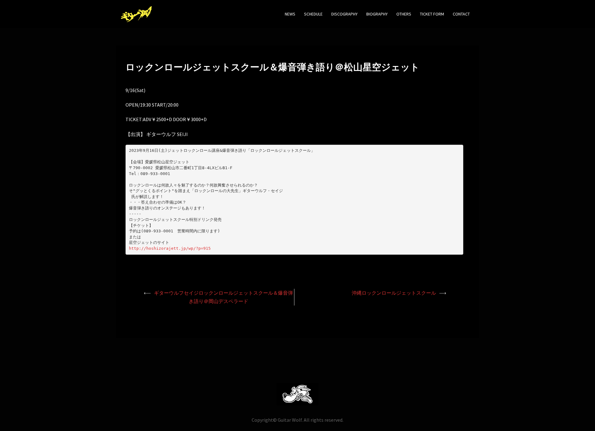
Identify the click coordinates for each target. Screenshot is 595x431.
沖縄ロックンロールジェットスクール (394, 293)
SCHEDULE (313, 14)
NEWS (290, 14)
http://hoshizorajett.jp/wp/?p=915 (170, 248)
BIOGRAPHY (377, 14)
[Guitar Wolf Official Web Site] (136, 13)
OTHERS (403, 14)
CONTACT (461, 14)
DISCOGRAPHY (344, 14)
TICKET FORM (432, 14)
